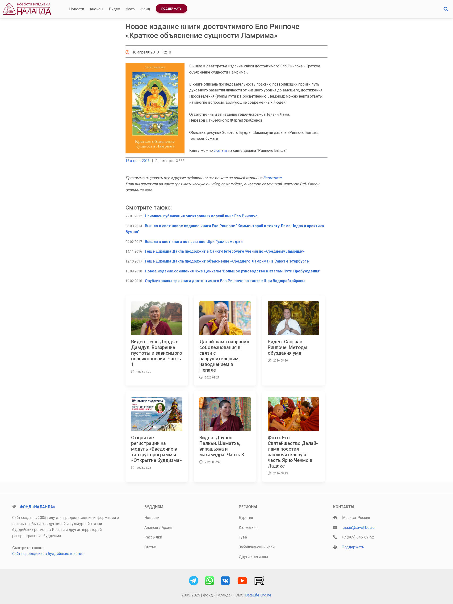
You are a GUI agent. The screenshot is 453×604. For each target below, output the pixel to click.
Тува (243, 537)
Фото (130, 9)
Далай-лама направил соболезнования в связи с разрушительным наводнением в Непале (224, 356)
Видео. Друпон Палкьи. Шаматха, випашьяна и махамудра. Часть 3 (221, 446)
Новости (76, 9)
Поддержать (171, 8)
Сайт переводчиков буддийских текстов (48, 553)
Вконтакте (272, 178)
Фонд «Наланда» (37, 507)
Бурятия (246, 517)
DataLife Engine (258, 595)
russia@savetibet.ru (358, 527)
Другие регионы (253, 557)
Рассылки (153, 537)
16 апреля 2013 (138, 161)
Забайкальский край (257, 547)
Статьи (150, 547)
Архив (167, 527)
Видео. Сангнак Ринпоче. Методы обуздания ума (287, 347)
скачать (220, 150)
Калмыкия (248, 527)
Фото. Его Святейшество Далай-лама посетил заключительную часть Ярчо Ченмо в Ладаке (293, 452)
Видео (114, 9)
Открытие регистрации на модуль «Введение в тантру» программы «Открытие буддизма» (156, 449)
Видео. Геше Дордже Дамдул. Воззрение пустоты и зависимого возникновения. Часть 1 (156, 353)
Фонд (145, 9)
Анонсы (96, 9)
